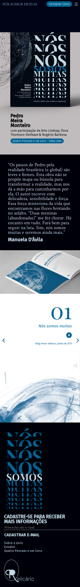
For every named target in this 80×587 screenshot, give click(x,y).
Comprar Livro (59, 4)
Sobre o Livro (13, 543)
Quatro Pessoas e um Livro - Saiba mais (37, 141)
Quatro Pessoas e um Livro (23, 551)
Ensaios (9, 547)
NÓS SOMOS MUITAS (19, 4)
